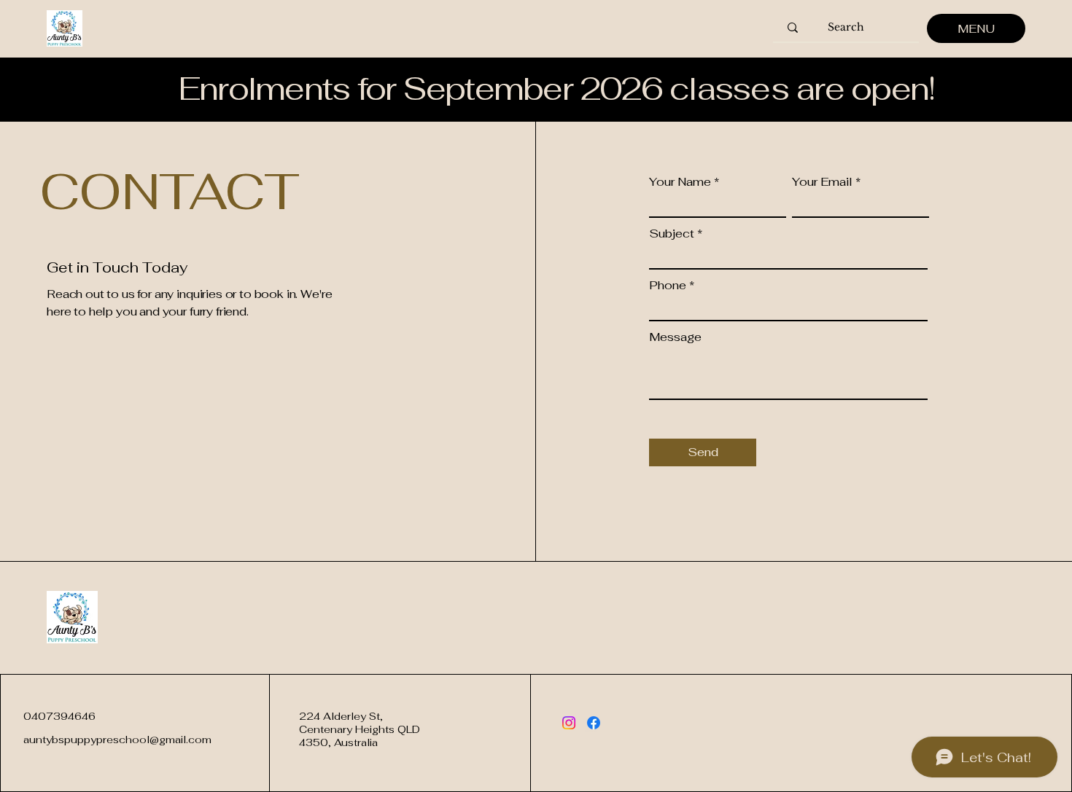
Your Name (680, 182)
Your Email (822, 182)
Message (675, 337)
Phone (667, 285)
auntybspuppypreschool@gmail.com (117, 739)
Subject (671, 234)
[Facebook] (593, 723)
